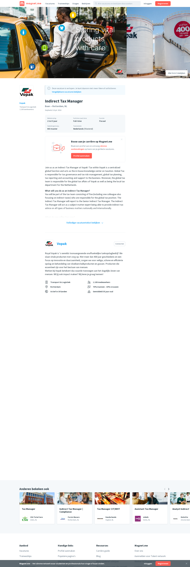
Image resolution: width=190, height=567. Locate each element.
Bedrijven (86, 3)
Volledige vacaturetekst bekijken (83, 222)
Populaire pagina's (66, 556)
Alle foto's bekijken (176, 73)
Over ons (139, 550)
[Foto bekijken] (63, 42)
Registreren (163, 3)
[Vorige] (165, 489)
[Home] (30, 3)
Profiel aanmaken (81, 155)
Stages (75, 3)
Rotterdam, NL (59, 106)
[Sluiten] (186, 563)
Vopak (22, 103)
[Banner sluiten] (121, 139)
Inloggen (148, 3)
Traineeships (63, 3)
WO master (52, 128)
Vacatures (50, 3)
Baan (47, 106)
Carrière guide (103, 550)
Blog (98, 556)
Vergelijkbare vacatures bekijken (66, 91)
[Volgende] (169, 489)
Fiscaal (102, 121)
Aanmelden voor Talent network (150, 556)
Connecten (119, 244)
